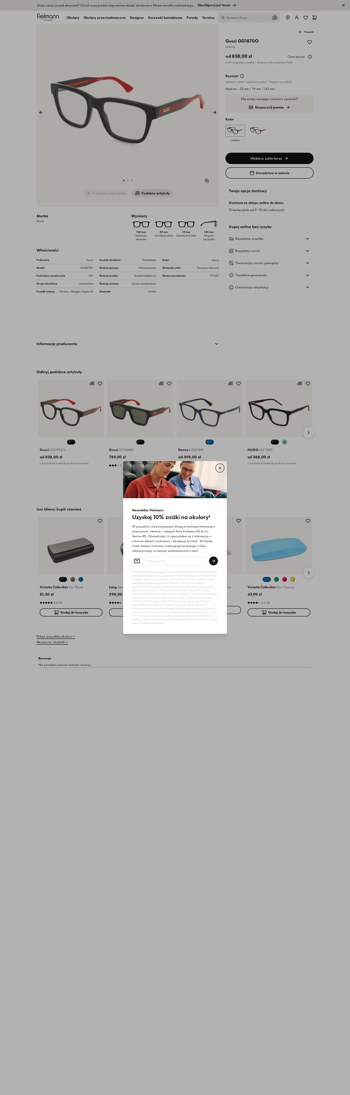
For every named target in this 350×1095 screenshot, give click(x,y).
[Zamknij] (220, 468)
